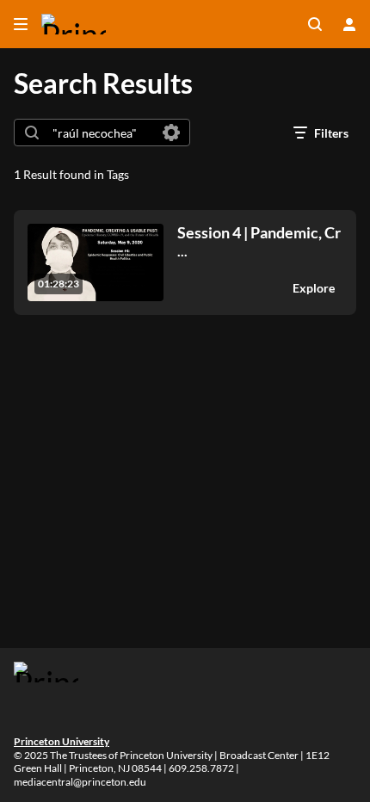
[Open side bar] (20, 24)
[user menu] (349, 24)
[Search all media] (315, 24)
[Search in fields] (171, 132)
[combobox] (101, 132)
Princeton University (61, 741)
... (259, 241)
